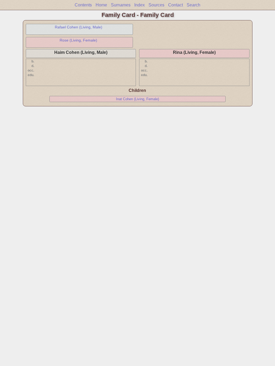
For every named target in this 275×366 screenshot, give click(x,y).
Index (139, 5)
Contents (83, 5)
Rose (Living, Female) (78, 40)
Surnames (121, 5)
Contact (175, 5)
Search (193, 5)
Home (101, 5)
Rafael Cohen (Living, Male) (78, 27)
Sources (156, 5)
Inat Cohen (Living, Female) (137, 99)
